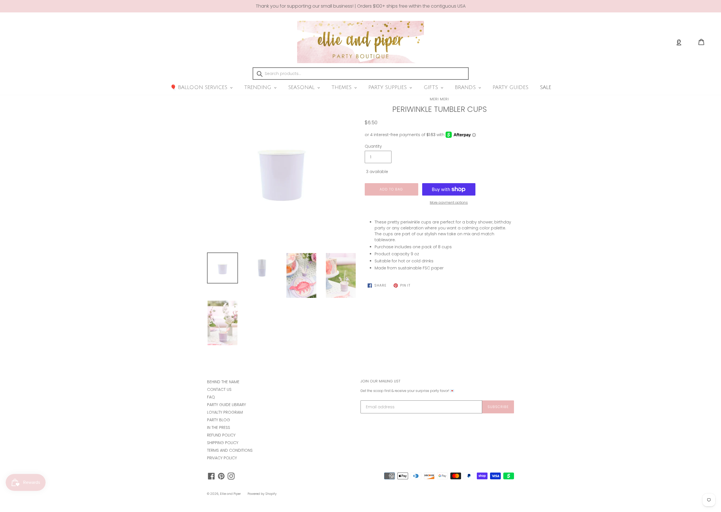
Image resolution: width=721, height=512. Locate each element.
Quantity (373, 146)
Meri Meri (439, 99)
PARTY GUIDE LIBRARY (226, 404)
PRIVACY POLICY (222, 458)
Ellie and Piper (230, 493)
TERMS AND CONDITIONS (230, 450)
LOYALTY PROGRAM (225, 412)
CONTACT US (219, 389)
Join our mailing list (380, 381)
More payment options (449, 202)
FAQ (211, 397)
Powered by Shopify (262, 493)
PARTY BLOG (218, 420)
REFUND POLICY (221, 435)
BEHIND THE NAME (223, 382)
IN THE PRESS (218, 427)
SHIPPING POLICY (222, 442)
